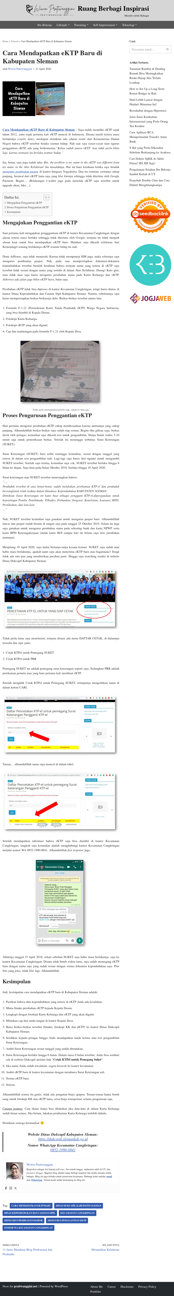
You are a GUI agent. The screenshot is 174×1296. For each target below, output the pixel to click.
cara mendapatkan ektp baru (31, 1205)
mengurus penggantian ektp (67, 1220)
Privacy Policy (147, 1286)
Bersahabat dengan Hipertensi (147, 110)
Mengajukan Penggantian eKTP (24, 203)
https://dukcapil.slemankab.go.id (63, 1138)
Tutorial (15, 41)
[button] (68, 24)
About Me (96, 1286)
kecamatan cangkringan (77, 1213)
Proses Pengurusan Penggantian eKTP (28, 207)
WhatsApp (36, 1180)
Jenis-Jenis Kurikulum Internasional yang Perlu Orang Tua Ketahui (148, 121)
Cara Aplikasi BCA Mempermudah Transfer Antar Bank (148, 136)
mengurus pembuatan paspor (20, 171)
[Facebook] (5, 1188)
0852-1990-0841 (62, 1149)
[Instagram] (10, 1188)
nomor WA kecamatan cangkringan (28, 1227)
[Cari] (167, 49)
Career (112, 1286)
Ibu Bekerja (44, 25)
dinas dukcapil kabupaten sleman (78, 1205)
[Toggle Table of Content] (45, 197)
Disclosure (127, 1286)
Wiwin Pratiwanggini (20, 69)
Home (5, 41)
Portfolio (95, 1291)
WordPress (61, 1286)
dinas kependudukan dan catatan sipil (29, 1213)
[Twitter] (15, 1188)
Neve (6, 1286)
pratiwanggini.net (25, 1286)
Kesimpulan (13, 212)
